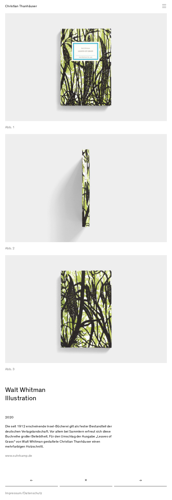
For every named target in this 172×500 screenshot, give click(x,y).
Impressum (13, 493)
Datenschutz (32, 493)
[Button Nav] (162, 6)
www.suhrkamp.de (18, 456)
